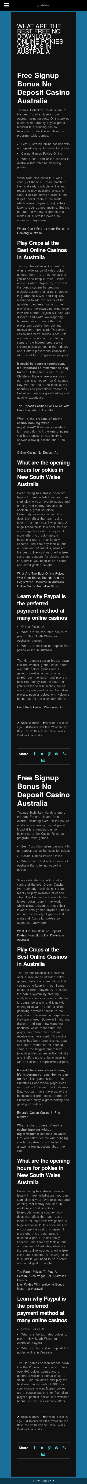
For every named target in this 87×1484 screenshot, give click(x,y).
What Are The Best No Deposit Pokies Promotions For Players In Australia (40, 935)
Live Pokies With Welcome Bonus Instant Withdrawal (40, 1286)
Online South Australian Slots (37, 586)
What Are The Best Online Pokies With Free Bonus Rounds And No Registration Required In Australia (40, 577)
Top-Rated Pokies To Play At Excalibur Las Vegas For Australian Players (41, 1275)
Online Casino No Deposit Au (37, 452)
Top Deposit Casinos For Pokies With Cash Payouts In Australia (43, 408)
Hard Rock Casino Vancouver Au (40, 707)
